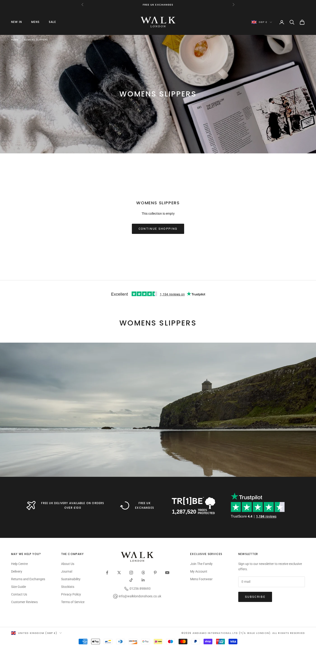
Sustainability (71, 579)
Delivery (16, 571)
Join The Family (201, 564)
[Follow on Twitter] (119, 572)
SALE (52, 22)
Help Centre (19, 564)
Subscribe (255, 596)
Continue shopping (158, 228)
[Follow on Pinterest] (155, 572)
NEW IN (16, 22)
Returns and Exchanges (28, 579)
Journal (66, 571)
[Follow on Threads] (143, 572)
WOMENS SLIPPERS (36, 39)
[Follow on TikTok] (131, 580)
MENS (35, 22)
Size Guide (18, 587)
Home (15, 39)
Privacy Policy (71, 594)
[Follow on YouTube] (167, 572)
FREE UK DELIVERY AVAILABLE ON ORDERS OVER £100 (72, 505)
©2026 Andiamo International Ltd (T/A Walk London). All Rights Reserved (243, 633)
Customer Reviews (24, 602)
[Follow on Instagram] (131, 572)
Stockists (67, 587)
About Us (67, 564)
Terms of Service (72, 602)
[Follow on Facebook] (107, 572)
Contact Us (19, 594)
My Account (198, 571)
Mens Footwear (201, 579)
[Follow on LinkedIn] (143, 580)
